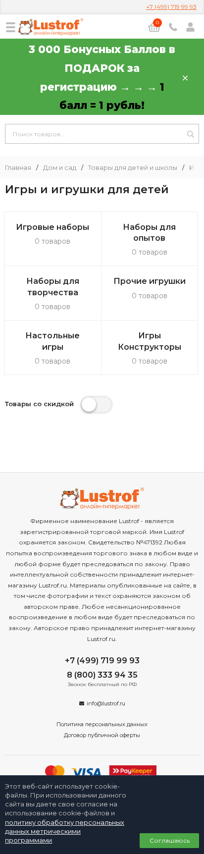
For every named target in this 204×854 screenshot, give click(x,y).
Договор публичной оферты (102, 735)
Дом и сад (59, 167)
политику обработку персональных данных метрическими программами (64, 831)
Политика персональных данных (102, 724)
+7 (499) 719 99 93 (171, 6)
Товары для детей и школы (132, 167)
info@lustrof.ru (106, 703)
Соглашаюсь (170, 840)
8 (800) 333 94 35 (102, 675)
